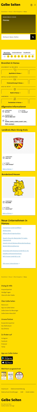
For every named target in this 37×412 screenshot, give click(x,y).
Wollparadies (7, 231)
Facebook (4, 341)
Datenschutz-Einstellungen (9, 392)
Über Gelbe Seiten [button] (8, 301)
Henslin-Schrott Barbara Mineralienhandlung (16, 243)
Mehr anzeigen (9, 124)
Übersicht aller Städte (8, 295)
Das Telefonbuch (6, 326)
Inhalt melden (30, 392)
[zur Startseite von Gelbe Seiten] (14, 399)
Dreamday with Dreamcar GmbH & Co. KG (16, 251)
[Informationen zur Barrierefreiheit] (31, 5)
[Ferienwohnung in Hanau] (14, 82)
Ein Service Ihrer (7, 405)
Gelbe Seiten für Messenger (9, 310)
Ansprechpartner (6, 289)
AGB (21, 392)
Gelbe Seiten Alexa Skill (8, 313)
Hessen (10, 11)
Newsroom (4, 305)
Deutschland (4, 11)
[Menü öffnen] (34, 5)
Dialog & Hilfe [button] (6, 286)
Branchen (7, 53)
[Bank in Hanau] (14, 92)
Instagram (4, 338)
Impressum (4, 389)
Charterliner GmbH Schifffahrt (12, 228)
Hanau (25, 11)
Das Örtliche (5, 329)
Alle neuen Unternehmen (10, 263)
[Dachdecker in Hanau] (14, 102)
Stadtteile (26, 53)
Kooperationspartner (7, 323)
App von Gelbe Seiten (7, 308)
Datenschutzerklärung (18, 389)
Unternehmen (17, 53)
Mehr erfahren (7, 169)
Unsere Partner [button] (7, 319)
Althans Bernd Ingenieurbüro (12, 233)
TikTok (3, 347)
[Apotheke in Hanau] (14, 73)
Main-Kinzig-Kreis (18, 11)
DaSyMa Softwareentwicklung (12, 254)
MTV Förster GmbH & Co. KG (11, 256)
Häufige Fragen (6, 292)
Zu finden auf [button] (6, 334)
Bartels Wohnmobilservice (11, 246)
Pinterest (4, 344)
